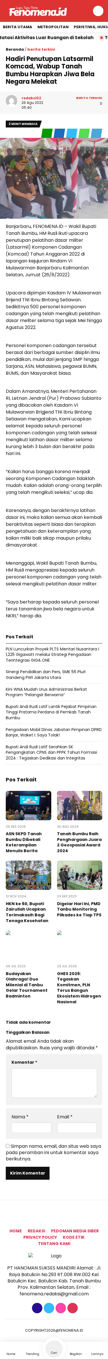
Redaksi (36, 1231)
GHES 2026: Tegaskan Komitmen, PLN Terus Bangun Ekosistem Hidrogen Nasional (79, 988)
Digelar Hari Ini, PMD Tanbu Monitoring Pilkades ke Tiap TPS (79, 909)
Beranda (15, 49)
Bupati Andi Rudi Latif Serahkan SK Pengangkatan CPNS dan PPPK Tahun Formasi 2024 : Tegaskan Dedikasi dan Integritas (51, 752)
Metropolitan (53, 27)
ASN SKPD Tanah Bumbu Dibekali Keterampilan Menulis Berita (24, 842)
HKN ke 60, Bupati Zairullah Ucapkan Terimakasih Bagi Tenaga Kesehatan (27, 912)
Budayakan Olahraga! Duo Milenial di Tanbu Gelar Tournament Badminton (27, 985)
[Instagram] (60, 1308)
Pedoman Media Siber (75, 1231)
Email (65, 1117)
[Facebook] (36, 1308)
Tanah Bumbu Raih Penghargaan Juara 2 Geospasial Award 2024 (79, 842)
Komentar (24, 1062)
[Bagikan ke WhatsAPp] (84, 133)
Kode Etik (74, 1237)
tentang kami (54, 1243)
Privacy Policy (40, 1237)
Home (16, 1231)
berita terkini (41, 49)
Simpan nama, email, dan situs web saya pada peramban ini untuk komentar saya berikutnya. (53, 1152)
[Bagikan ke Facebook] (60, 133)
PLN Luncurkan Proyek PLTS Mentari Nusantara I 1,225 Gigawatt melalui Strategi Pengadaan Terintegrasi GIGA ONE (52, 654)
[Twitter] (48, 1308)
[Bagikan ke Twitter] (72, 133)
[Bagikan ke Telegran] (96, 133)
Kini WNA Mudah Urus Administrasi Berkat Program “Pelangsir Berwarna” (46, 692)
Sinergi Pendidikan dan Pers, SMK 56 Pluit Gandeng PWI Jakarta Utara (46, 674)
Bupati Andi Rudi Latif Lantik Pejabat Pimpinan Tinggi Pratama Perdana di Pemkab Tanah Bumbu (51, 712)
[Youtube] (72, 1308)
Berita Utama (17, 27)
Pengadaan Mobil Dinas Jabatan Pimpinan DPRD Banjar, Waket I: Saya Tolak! (54, 732)
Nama (20, 1117)
